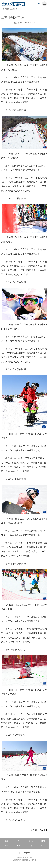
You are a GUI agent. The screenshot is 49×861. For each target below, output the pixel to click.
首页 (6, 841)
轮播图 (14, 9)
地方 (43, 845)
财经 (43, 841)
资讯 (31, 841)
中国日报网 (5, 9)
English (27, 853)
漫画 (18, 845)
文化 (6, 845)
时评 (18, 841)
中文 (20, 853)
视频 (31, 845)
